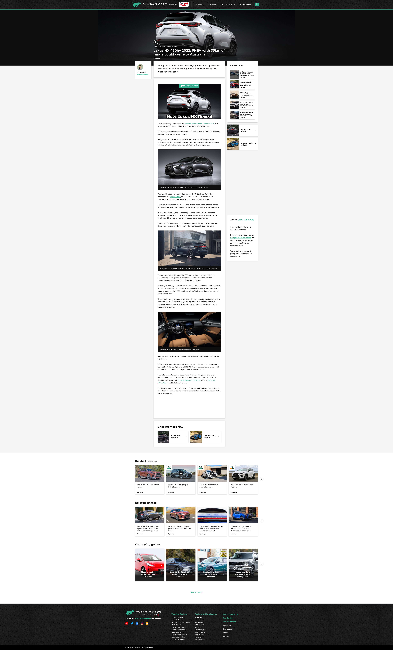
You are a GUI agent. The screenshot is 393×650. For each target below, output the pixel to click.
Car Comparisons (228, 4)
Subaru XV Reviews (177, 620)
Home (155, 46)
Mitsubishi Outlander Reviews (181, 622)
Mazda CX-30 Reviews (178, 637)
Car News (212, 4)
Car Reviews (199, 4)
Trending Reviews (179, 614)
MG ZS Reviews (176, 625)
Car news (162, 46)
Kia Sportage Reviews (178, 639)
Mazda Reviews (199, 637)
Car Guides (228, 618)
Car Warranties (229, 622)
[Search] (257, 4)
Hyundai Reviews (200, 629)
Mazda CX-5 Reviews (178, 632)
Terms (225, 633)
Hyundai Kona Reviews (179, 627)
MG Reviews (198, 617)
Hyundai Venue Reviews (179, 629)
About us (227, 625)
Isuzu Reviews (199, 634)
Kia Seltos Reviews (177, 617)
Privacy (226, 636)
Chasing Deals (245, 4)
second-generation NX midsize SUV (199, 124)
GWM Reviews (199, 625)
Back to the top (196, 592)
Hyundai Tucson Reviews (179, 634)
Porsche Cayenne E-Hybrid (189, 380)
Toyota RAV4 (175, 197)
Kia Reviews (198, 627)
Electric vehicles (172, 46)
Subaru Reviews (200, 632)
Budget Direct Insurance (240, 238)
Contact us (227, 629)
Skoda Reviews (199, 622)
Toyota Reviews (199, 639)
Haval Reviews (199, 620)
